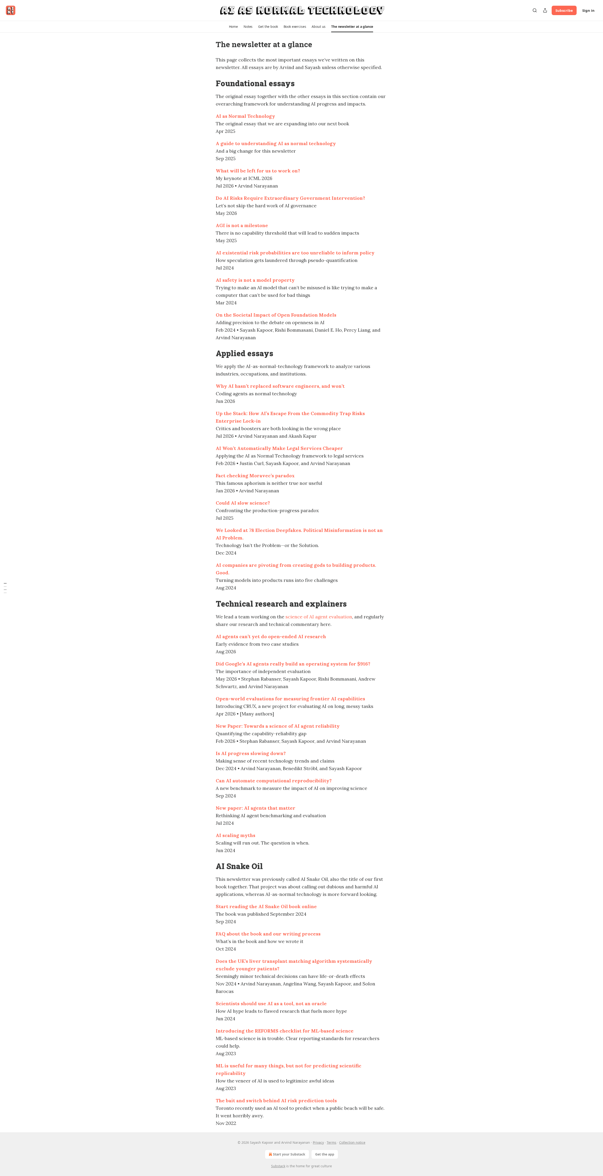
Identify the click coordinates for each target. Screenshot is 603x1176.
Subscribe (564, 10)
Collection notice (352, 1142)
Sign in (588, 10)
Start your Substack (289, 1154)
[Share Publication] (545, 10)
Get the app (324, 1154)
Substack (278, 1166)
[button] (233, 26)
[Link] (209, 83)
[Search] (534, 10)
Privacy (318, 1142)
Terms (331, 1142)
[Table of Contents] (5, 588)
